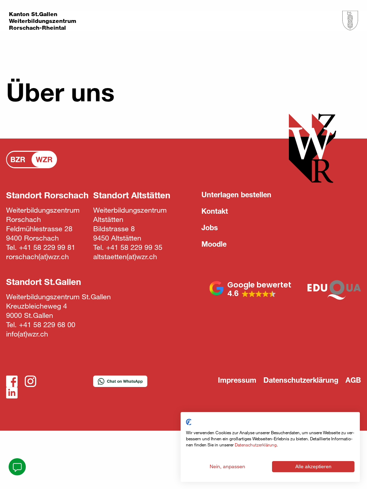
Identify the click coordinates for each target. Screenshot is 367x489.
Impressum (237, 380)
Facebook (12, 381)
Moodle (214, 244)
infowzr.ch (27, 334)
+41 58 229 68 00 (47, 324)
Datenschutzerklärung (300, 380)
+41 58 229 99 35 (134, 247)
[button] (250, 289)
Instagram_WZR (30, 381)
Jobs (209, 227)
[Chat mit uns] (17, 466)
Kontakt (214, 211)
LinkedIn (12, 392)
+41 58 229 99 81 (47, 247)
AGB (353, 380)
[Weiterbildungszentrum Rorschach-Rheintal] (350, 20)
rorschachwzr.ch (37, 256)
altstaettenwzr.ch (125, 256)
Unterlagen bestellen (236, 194)
